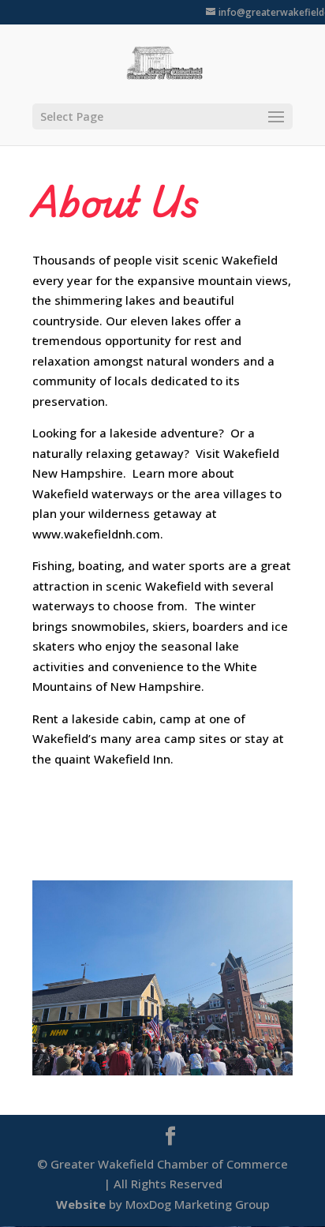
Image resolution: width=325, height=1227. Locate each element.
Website (81, 1204)
